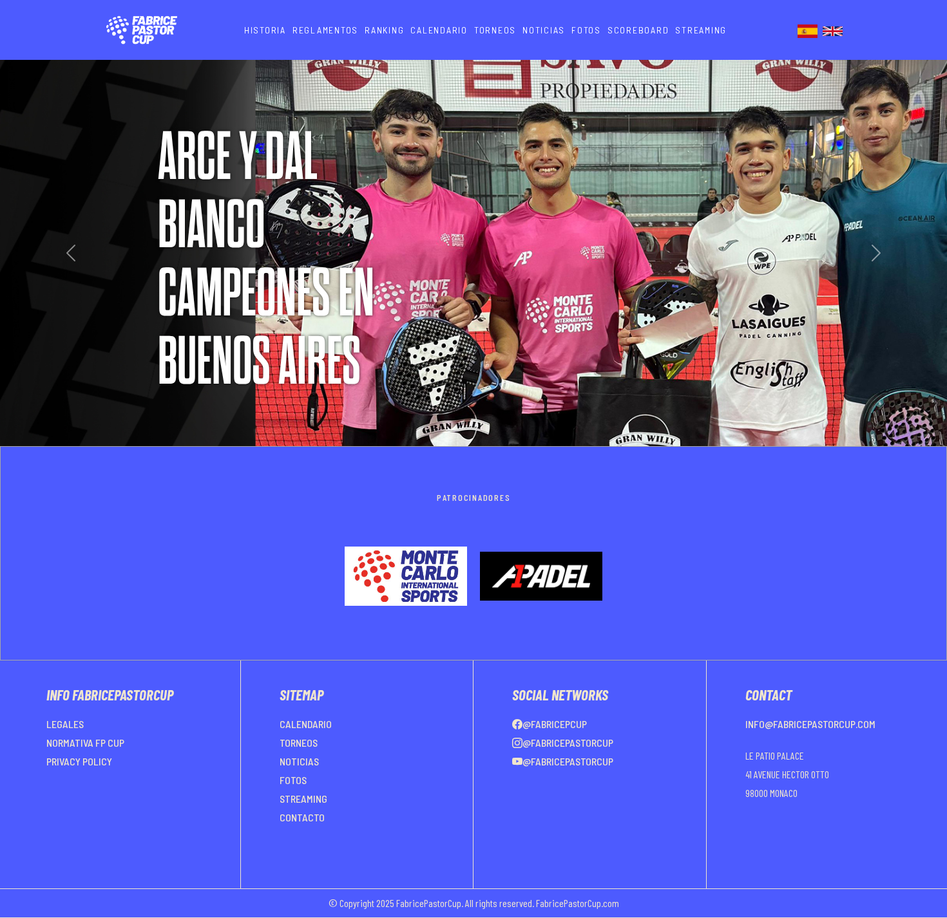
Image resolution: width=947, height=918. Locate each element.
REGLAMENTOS (325, 29)
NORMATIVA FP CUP (85, 773)
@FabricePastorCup (567, 773)
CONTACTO (302, 848)
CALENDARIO (439, 29)
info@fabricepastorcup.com (810, 755)
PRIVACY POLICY (79, 792)
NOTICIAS (543, 29)
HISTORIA (265, 29)
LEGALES (65, 755)
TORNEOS (495, 29)
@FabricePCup (554, 755)
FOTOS (586, 29)
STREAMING (701, 29)
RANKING (384, 29)
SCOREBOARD (638, 29)
